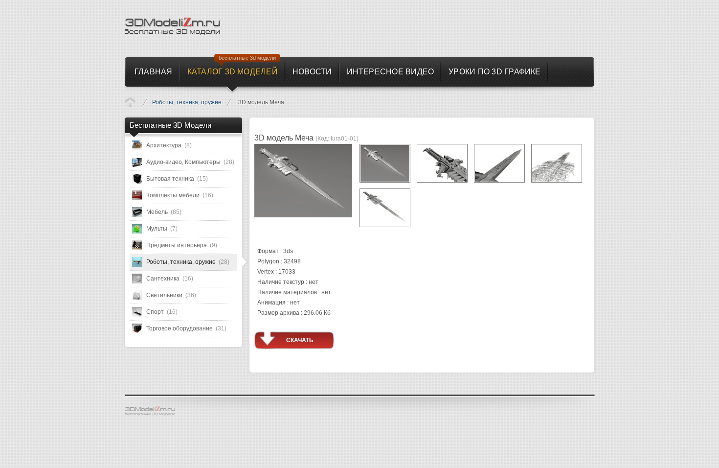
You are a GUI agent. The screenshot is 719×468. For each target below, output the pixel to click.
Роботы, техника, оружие (187, 102)
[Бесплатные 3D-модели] (154, 411)
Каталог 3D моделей (130, 101)
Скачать (300, 340)
